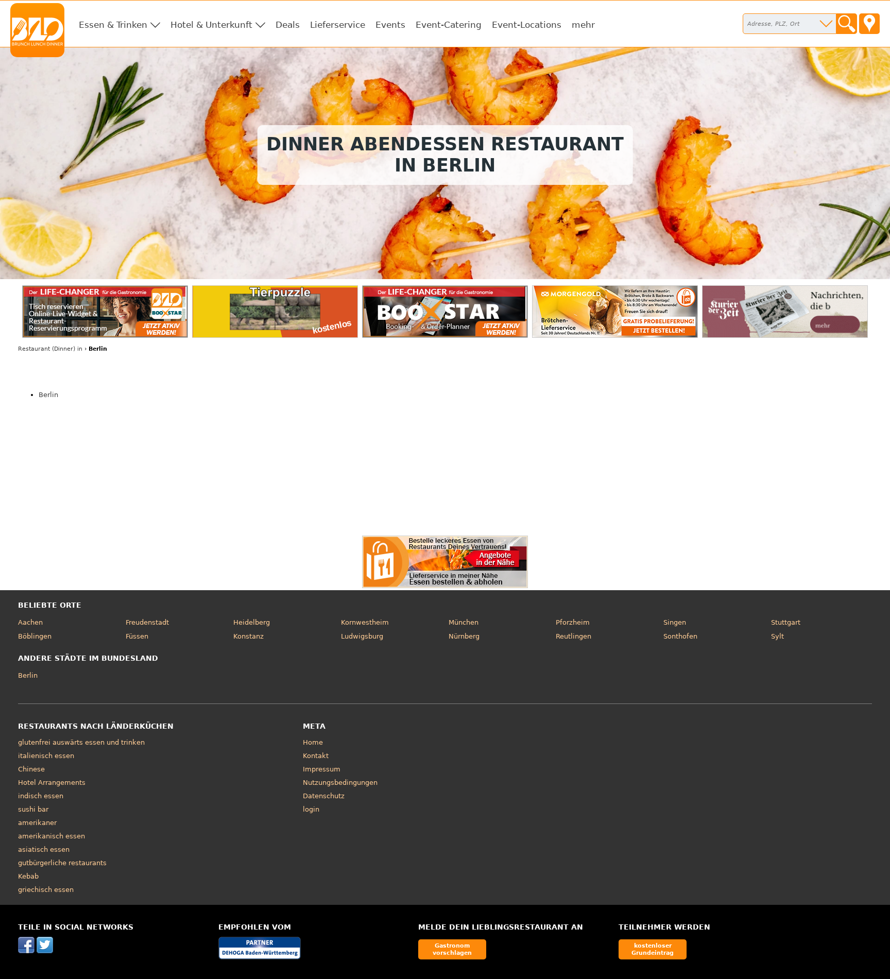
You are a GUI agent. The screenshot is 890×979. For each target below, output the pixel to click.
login (311, 809)
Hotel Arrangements (51, 782)
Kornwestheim (365, 622)
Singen (674, 622)
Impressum (321, 769)
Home (313, 742)
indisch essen (40, 796)
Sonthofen (680, 636)
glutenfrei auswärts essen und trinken (81, 742)
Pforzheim (573, 622)
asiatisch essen (44, 849)
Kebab (28, 876)
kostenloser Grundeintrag (652, 948)
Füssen (137, 636)
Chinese (31, 769)
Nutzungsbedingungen (340, 782)
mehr (583, 25)
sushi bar (33, 809)
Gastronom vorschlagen (452, 948)
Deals (288, 25)
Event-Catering (449, 25)
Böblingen (35, 636)
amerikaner (37, 823)
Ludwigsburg (362, 636)
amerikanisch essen (51, 836)
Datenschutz (324, 796)
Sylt (777, 636)
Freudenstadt (147, 622)
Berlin (48, 395)
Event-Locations (526, 25)
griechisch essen (46, 890)
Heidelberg (251, 622)
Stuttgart (785, 622)
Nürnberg (464, 636)
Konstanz (248, 636)
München (463, 622)
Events (390, 25)
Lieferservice (337, 25)
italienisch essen (46, 756)
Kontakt (316, 756)
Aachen (30, 622)
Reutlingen (573, 636)
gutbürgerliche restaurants (62, 863)
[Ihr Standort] (869, 23)
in (50, 349)
